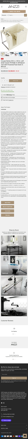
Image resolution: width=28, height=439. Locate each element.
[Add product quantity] (7, 80)
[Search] (25, 15)
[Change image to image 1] (3, 54)
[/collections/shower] (14, 286)
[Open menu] (1, 6)
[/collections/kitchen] (14, 306)
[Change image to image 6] (25, 54)
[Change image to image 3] (12, 54)
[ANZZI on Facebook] (1, 403)
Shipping (3, 87)
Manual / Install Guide (7, 206)
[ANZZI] (14, 6)
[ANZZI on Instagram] (4, 403)
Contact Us (10, 100)
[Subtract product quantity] (2, 80)
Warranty (7, 215)
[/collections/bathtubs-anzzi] (14, 265)
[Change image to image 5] (20, 54)
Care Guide (7, 210)
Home (2, 19)
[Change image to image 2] (7, 54)
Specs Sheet (7, 202)
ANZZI (10, 432)
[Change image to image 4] (16, 54)
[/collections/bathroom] (14, 245)
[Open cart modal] (26, 6)
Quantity (3, 78)
